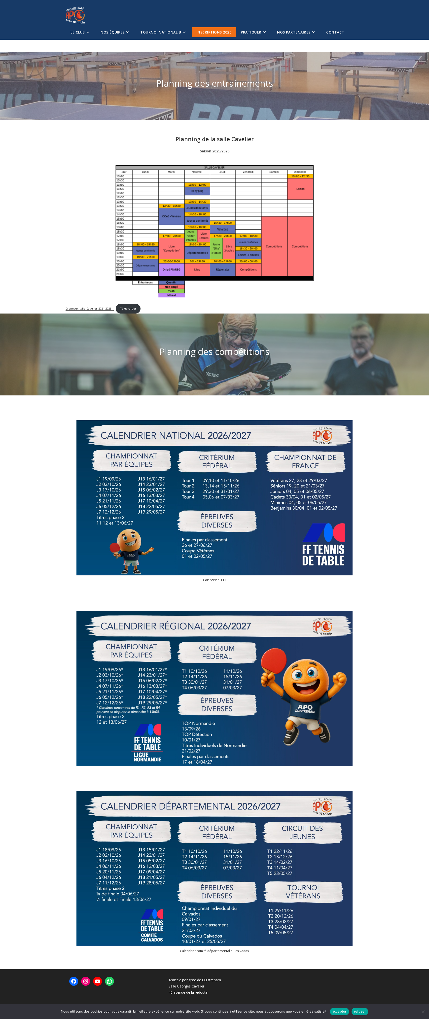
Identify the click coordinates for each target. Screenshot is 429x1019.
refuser (360, 1011)
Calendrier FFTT (214, 580)
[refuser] (422, 1011)
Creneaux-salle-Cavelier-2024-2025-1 (90, 308)
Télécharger (128, 308)
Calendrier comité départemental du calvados (214, 951)
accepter (339, 1011)
